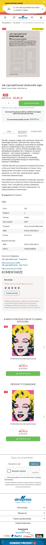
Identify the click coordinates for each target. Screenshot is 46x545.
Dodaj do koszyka (32, 103)
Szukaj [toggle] (14, 17)
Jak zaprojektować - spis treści (15, 265)
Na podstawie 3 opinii (23, 532)
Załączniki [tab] (22, 136)
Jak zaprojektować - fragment (14, 259)
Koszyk (41, 17)
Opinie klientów (23, 523)
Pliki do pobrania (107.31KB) (12, 269)
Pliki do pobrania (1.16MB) (11, 263)
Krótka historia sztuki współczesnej (23, 359)
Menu (5, 17)
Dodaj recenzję (12, 293)
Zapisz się (34, 464)
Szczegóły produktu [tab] (22, 132)
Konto (32, 17)
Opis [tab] (9, 131)
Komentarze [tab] (36, 131)
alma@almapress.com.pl (28, 13)
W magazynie (7, 195)
